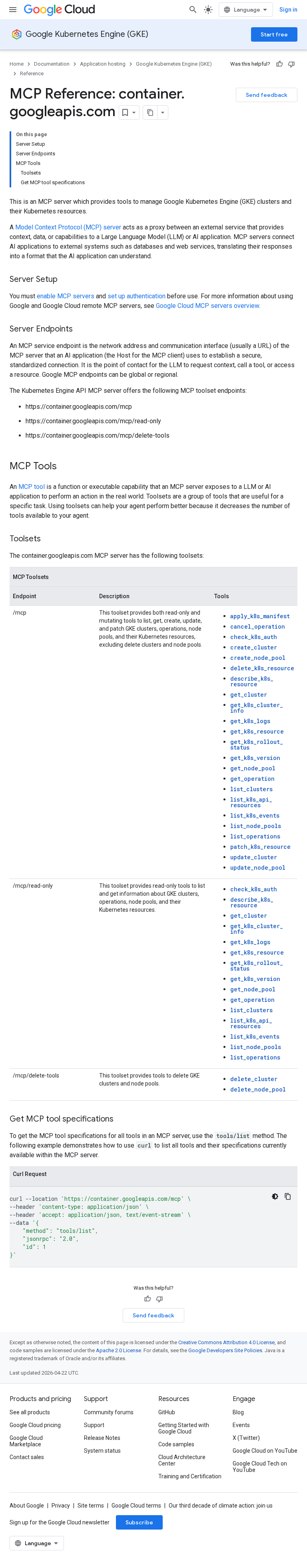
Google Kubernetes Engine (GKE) (87, 34)
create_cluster (253, 647)
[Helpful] (279, 64)
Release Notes (102, 1438)
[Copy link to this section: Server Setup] (66, 280)
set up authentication (136, 296)
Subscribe (139, 1522)
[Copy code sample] (287, 1196)
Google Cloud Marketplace (26, 1441)
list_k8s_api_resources (251, 802)
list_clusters (251, 789)
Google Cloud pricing (35, 1425)
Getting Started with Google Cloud (183, 1428)
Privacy (61, 1505)
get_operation (252, 778)
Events (241, 1425)
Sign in (288, 9)
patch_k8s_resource (260, 846)
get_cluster (248, 694)
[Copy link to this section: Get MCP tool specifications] (122, 1119)
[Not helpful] (291, 64)
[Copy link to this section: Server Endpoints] (81, 329)
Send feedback (266, 95)
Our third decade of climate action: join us (221, 1505)
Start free (274, 34)
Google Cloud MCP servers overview (207, 306)
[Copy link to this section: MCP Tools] (65, 467)
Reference (32, 73)
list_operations (255, 836)
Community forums (109, 1412)
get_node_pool (252, 768)
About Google (27, 1505)
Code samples (176, 1444)
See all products (30, 1412)
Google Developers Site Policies (225, 1350)
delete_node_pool (258, 1089)
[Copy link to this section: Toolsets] (49, 539)
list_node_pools (255, 826)
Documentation (52, 64)
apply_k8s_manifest (260, 616)
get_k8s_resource (257, 731)
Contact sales (27, 1457)
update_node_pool (257, 867)
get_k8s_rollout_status (256, 744)
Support (94, 1425)
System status (102, 1450)
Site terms (91, 1505)
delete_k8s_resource (262, 668)
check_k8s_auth (253, 637)
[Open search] (193, 9)
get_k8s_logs (250, 721)
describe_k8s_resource (251, 681)
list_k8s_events (254, 815)
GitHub (166, 1412)
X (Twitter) (246, 1438)
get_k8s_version (255, 758)
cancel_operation (257, 626)
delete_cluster (253, 1079)
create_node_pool (257, 657)
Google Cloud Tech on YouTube (260, 1466)
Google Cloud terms (136, 1505)
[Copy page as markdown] (150, 112)
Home (17, 64)
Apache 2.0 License (118, 1350)
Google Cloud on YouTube (265, 1450)
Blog (238, 1412)
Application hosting (103, 64)
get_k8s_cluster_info (256, 707)
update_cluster (253, 857)
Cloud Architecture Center (181, 1460)
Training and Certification (189, 1476)
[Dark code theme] (275, 1196)
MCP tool (31, 487)
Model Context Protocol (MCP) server (68, 227)
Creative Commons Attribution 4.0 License (226, 1342)
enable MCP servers (65, 296)
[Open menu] (13, 9)
